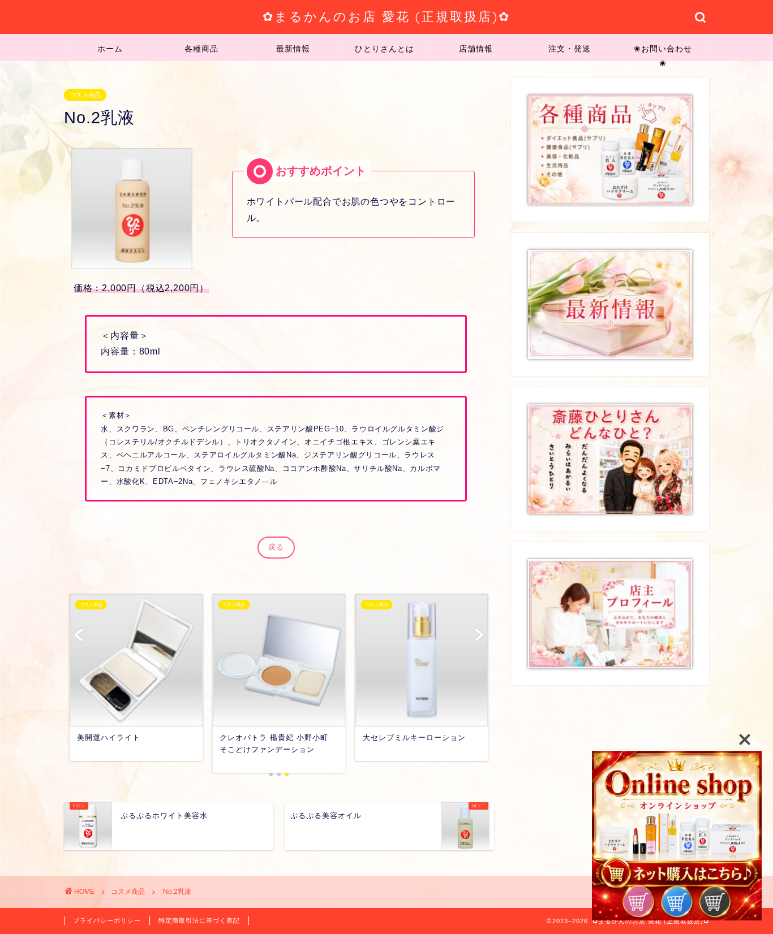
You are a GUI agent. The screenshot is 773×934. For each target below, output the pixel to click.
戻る (276, 547)
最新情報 (293, 49)
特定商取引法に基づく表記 (199, 920)
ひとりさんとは (384, 49)
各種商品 (201, 49)
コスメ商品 (85, 95)
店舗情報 (476, 49)
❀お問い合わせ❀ (663, 52)
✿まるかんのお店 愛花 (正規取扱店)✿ (386, 16)
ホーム (110, 49)
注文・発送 (569, 49)
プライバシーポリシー (107, 920)
